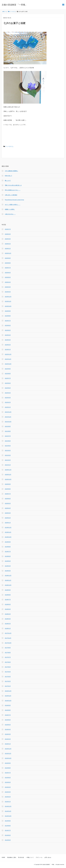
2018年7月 (8, 599)
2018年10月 (8, 585)
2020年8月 (8, 489)
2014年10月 (8, 816)
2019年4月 (8, 566)
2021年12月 (8, 412)
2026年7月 (8, 229)
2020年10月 (8, 479)
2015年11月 (8, 753)
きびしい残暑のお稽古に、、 (12, 204)
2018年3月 (8, 619)
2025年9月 (8, 258)
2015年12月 (8, 748)
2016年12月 (8, 691)
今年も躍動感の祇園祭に (11, 171)
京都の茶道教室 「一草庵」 (14, 5)
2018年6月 (8, 604)
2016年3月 (8, 734)
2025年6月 (8, 272)
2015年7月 (8, 772)
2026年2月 (8, 243)
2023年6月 (8, 325)
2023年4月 (8, 335)
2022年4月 (8, 392)
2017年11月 (8, 638)
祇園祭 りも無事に (10, 209)
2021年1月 (8, 465)
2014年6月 (8, 835)
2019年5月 (8, 561)
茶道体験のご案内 (11, 857)
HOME (3, 857)
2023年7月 (8, 320)
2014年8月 (8, 825)
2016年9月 (8, 705)
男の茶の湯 (21, 857)
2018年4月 (8, 614)
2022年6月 (8, 383)
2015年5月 (8, 782)
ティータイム (9, 146)
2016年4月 (8, 729)
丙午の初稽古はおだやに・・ (12, 190)
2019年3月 (8, 570)
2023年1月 (8, 349)
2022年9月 (8, 368)
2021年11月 (8, 417)
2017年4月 (8, 671)
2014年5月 (8, 840)
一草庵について (30, 857)
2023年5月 (8, 330)
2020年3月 (8, 513)
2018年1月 (8, 628)
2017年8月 (8, 652)
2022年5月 (8, 388)
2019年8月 (8, 546)
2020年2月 (8, 518)
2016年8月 (8, 710)
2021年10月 (8, 421)
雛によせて (8, 180)
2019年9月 (8, 542)
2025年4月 (8, 282)
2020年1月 (8, 522)
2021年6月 (8, 441)
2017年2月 (8, 681)
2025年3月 (8, 287)
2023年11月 (8, 301)
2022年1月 (8, 407)
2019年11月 (8, 532)
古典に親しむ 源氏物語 (11, 195)
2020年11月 (8, 474)
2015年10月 (8, 758)
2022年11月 (8, 359)
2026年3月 (8, 239)
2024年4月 (8, 291)
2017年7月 (8, 657)
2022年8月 (8, 373)
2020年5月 (8, 503)
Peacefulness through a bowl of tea (14, 199)
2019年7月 (8, 551)
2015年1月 (8, 801)
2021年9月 (8, 426)
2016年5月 (8, 724)
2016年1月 (8, 744)
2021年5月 (8, 445)
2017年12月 (8, 633)
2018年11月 (8, 580)
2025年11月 (8, 253)
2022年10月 (8, 364)
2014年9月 (8, 820)
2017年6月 (8, 662)
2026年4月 (8, 234)
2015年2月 (8, 796)
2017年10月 (8, 643)
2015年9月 (8, 763)
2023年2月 (8, 344)
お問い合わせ (47, 857)
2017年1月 (8, 686)
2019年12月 (8, 527)
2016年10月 (8, 700)
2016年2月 (8, 739)
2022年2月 (8, 402)
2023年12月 (8, 296)
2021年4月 (8, 450)
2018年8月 (8, 594)
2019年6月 (8, 556)
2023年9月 (8, 311)
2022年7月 (8, 378)
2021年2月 (8, 460)
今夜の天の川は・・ (10, 214)
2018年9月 (8, 590)
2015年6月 (8, 777)
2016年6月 (8, 719)
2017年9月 (8, 647)
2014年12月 (8, 806)
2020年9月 (8, 484)
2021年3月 (8, 455)
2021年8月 (8, 431)
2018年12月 (8, 575)
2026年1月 (8, 248)
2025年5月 (8, 277)
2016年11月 (8, 695)
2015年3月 (8, 792)
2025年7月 (8, 267)
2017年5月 (8, 667)
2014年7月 (8, 830)
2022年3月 (8, 397)
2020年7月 (8, 493)
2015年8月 (8, 768)
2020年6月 (8, 498)
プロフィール (39, 857)
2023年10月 (8, 306)
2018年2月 (8, 623)
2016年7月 (8, 715)
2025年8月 (8, 263)
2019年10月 (8, 537)
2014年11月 (8, 811)
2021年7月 (8, 436)
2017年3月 (8, 676)
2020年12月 (8, 469)
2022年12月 (8, 354)
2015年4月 (8, 787)
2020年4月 (8, 508)
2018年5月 (8, 609)
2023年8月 (8, 315)
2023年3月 (8, 340)
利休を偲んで (8, 175)
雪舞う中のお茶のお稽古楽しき (13, 185)
